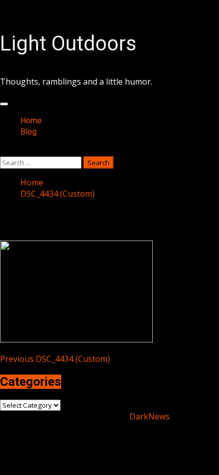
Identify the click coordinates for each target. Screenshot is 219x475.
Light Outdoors (68, 44)
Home (31, 120)
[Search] (3, 150)
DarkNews (149, 416)
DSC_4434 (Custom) (55, 358)
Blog (28, 132)
